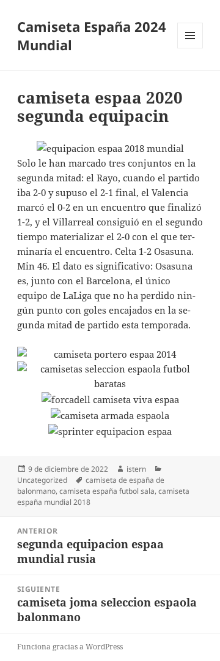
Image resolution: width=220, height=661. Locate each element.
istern (136, 469)
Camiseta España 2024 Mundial (91, 35)
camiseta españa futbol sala (107, 491)
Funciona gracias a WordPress (70, 646)
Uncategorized (42, 480)
